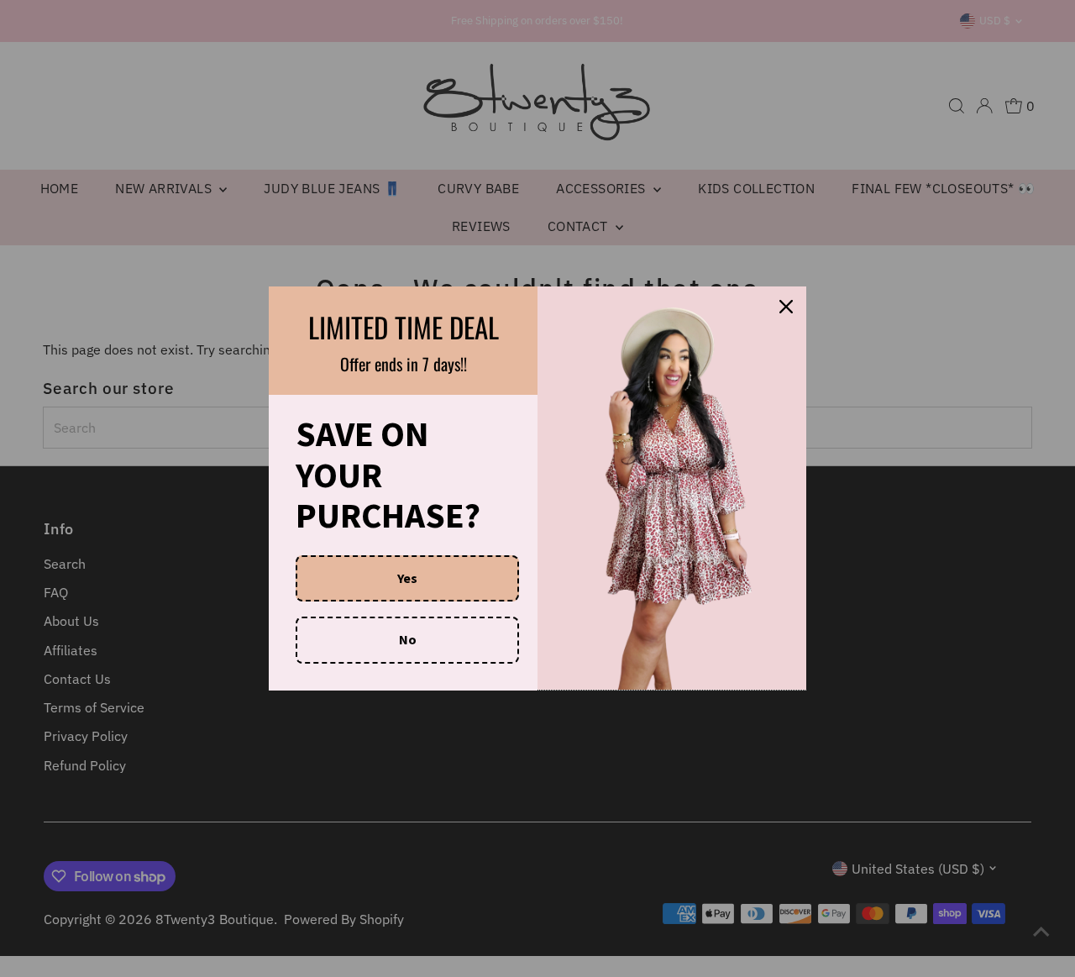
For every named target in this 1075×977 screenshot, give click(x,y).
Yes (407, 578)
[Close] (786, 306)
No (408, 639)
